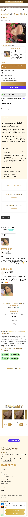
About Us (3, 490)
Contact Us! (4, 474)
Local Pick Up (4, 497)
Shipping (3, 80)
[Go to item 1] (5, 241)
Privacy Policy (4, 479)
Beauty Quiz (4, 493)
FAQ (2, 472)
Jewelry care (11, 185)
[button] (5, 45)
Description (5, 118)
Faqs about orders (14, 205)
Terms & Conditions (6, 481)
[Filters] (2, 235)
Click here (19, 185)
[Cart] (23, 10)
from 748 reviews (13, 307)
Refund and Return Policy (7, 477)
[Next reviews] (25, 54)
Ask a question (6, 104)
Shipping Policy (4, 483)
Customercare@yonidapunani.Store (12, 459)
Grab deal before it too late (14, 1)
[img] (14, 306)
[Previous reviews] (3, 54)
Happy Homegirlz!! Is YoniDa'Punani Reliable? (12, 495)
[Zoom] (23, 40)
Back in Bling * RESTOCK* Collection (15, 406)
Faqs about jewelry (14, 194)
